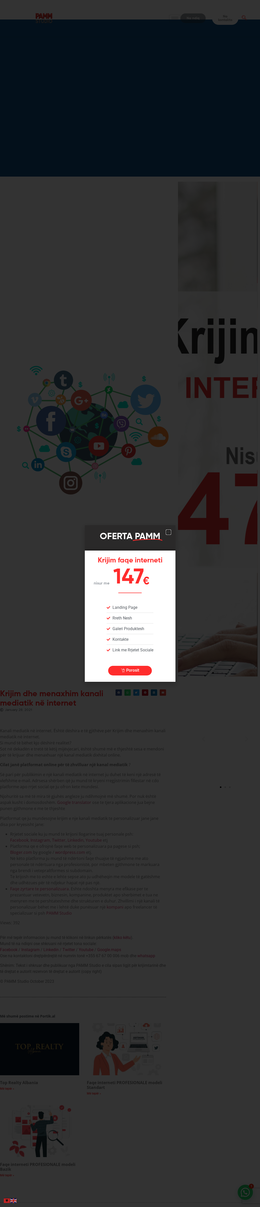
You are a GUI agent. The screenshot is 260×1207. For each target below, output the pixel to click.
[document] (130, 603)
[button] (168, 532)
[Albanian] (7, 1200)
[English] (13, 1200)
